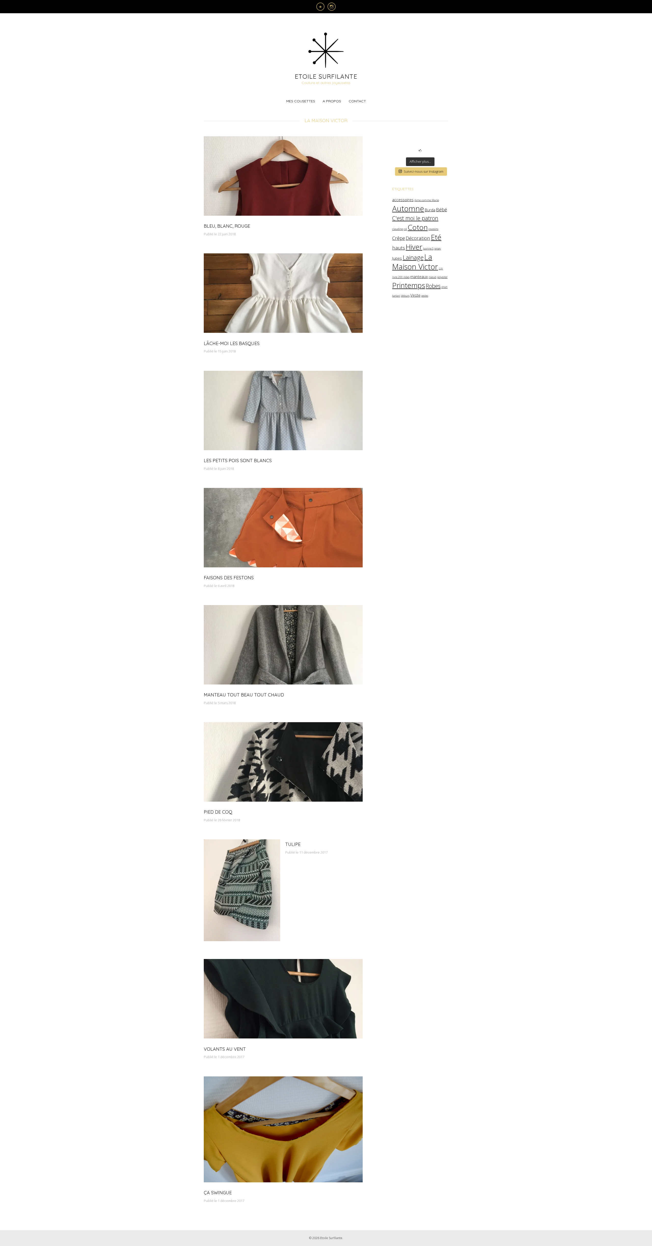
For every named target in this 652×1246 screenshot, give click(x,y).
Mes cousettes (300, 101)
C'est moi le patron (415, 218)
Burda (430, 210)
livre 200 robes (401, 277)
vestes (424, 295)
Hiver (414, 247)
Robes (433, 286)
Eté (436, 237)
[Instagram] (332, 7)
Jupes (397, 258)
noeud (432, 277)
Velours (405, 295)
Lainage (413, 257)
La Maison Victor (415, 262)
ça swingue (218, 1193)
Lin (441, 268)
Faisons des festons (229, 578)
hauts (398, 247)
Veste (415, 295)
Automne (408, 208)
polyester (442, 277)
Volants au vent (225, 1049)
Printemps (408, 285)
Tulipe (293, 844)
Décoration (418, 238)
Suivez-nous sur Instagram (423, 171)
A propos (332, 101)
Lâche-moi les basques (232, 343)
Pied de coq (218, 812)
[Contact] (320, 7)
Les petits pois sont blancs (238, 460)
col (405, 229)
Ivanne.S (428, 248)
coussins (433, 229)
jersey (437, 248)
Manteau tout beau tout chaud (244, 695)
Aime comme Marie (426, 200)
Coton (418, 227)
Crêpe (398, 238)
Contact (357, 101)
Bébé (441, 209)
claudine (397, 229)
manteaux (419, 276)
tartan (396, 295)
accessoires (403, 199)
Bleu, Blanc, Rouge (227, 226)
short (444, 287)
